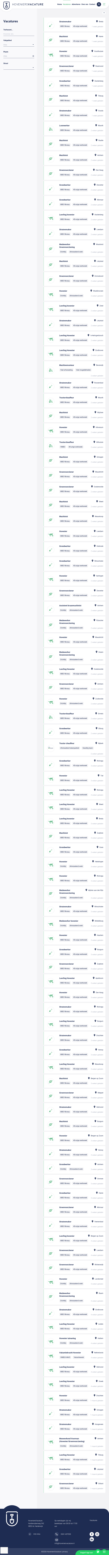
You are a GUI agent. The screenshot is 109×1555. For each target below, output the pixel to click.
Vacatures (67, 4)
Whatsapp (98, 1551)
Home (59, 4)
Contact (92, 4)
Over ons (84, 4)
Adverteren (76, 4)
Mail (104, 1551)
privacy (65, 1552)
